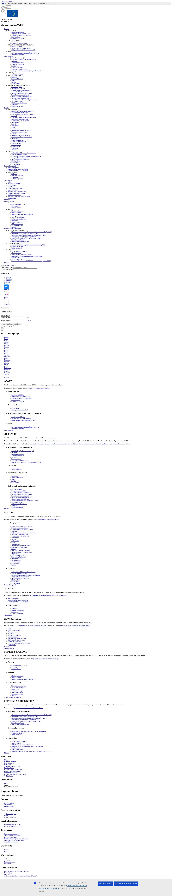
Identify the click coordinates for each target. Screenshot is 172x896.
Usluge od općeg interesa (18, 141)
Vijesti (9, 182)
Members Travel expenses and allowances (16, 839)
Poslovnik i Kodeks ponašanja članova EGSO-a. (25, 53)
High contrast (4, 307)
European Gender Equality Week (20, 158)
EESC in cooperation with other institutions (16, 871)
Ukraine (6, 262)
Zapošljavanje (15, 122)
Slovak (6, 371)
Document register (11, 814)
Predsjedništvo (15, 37)
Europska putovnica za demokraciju (21, 93)
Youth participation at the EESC (20, 159)
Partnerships (14, 104)
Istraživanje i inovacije (17, 140)
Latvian (6, 361)
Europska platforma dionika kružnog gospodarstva (27, 156)
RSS (5, 851)
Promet (13, 149)
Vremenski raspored (10, 166)
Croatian (6, 355)
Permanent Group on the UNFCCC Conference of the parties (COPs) (31, 261)
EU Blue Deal (15, 161)
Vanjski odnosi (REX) (17, 240)
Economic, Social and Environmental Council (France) (21, 876)
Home (6, 783)
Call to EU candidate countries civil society (23, 153)
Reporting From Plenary (16, 188)
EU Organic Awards (17, 101)
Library (6, 815)
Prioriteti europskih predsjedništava (21, 48)
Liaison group (8, 873)
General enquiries (9, 806)
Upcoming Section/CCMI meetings (18, 170)
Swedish (6, 374)
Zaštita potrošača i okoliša (18, 219)
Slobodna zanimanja (17, 224)
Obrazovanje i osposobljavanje (20, 120)
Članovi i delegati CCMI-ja (19, 204)
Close (19, 324)
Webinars (14, 174)
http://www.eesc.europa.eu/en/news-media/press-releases (74, 625)
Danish (6, 340)
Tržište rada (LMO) (16, 248)
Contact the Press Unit (14, 195)
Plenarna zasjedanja (13, 167)
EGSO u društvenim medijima (16, 193)
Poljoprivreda (15, 220)
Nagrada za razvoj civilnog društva (21, 90)
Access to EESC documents (12, 835)
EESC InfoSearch (11, 817)
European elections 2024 (18, 88)
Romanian (7, 369)
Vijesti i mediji (8, 180)
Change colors (5, 315)
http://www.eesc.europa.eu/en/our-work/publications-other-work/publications (101, 444)
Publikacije (14, 77)
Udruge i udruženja (16, 222)
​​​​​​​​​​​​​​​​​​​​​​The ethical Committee (17, 54)
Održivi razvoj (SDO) (17, 246)
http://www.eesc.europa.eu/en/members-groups (45, 658)
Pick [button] (29, 317)
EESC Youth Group (17, 259)
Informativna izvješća (17, 62)
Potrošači (14, 116)
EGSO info (11, 187)
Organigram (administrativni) (19, 43)
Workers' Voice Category (18, 217)
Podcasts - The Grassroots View (17, 191)
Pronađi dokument (18, 74)
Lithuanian (7, 360)
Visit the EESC (8, 804)
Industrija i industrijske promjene (20, 135)
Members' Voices (13, 190)
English (6, 345)
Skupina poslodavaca (17, 211)
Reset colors (13, 324)
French (6, 352)
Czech (6, 339)
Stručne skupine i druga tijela (12, 228)
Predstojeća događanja (17, 175)
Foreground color (6, 317)
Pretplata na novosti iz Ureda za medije (19, 196)
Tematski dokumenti (17, 79)
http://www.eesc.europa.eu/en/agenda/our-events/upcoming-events (48, 595)
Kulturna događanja (17, 178)
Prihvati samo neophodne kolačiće (126, 883)
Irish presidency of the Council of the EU (23, 50)
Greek (6, 343)
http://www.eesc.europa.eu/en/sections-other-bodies (28, 708)
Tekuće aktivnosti (18, 67)
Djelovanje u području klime (19, 112)
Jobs (5, 858)
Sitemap (6, 849)
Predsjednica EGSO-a (17, 32)
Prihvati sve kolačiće (105, 883)
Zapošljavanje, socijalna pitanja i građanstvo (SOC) (25, 236)
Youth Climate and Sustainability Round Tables (24, 100)
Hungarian (7, 356)
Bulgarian (7, 337)
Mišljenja (14, 61)
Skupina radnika (16, 212)
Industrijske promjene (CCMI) (20, 241)
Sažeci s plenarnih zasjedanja (19, 69)
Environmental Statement (11, 826)
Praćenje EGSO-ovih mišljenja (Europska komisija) (26, 71)
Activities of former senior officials (14, 840)
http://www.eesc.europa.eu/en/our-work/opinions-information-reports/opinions (55, 444)
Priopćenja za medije (14, 183)
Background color (6, 320)
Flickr (6, 297)
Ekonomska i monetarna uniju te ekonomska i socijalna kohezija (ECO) (31, 232)
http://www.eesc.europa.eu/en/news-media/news (33, 625)
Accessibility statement (10, 842)
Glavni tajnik (15, 42)
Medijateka (12, 198)
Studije (13, 80)
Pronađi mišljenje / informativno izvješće (24, 59)
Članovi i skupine (9, 201)
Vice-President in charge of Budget (21, 35)
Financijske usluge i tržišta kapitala (21, 130)
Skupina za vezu (16, 253)
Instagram (9, 279)
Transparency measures (10, 834)
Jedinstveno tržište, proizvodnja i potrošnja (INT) (25, 233)
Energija (13, 124)
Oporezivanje (15, 148)
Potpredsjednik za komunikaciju (20, 33)
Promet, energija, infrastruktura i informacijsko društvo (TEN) (28, 235)
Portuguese (7, 368)
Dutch (6, 364)
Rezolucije (14, 66)
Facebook (9, 280)
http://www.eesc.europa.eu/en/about (39, 388)
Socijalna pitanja (16, 145)
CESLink (7, 874)
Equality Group (15, 257)
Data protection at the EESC (12, 824)
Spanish (6, 347)
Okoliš (13, 127)
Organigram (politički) (17, 38)
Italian (6, 358)
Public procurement (9, 862)
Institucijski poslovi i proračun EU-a (21, 137)
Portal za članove (16, 207)
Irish (5, 353)
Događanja (14, 177)
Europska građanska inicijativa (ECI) (21, 96)
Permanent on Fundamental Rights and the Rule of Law (27, 256)
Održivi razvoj (15, 146)
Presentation (18, 91)
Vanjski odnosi (15, 129)
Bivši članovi (15, 206)
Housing (13, 133)
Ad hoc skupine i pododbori (19, 251)
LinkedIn (8, 277)
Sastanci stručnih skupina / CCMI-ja (18, 169)
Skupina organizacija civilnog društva (22, 214)
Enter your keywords (7, 267)
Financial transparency (10, 837)
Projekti (13, 82)
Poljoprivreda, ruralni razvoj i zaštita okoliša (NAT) (25, 238)
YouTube (6, 304)
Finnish (6, 350)
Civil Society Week (16, 87)
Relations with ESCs (17, 106)
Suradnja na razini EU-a (18, 46)
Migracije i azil (15, 138)
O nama (6, 29)
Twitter (8, 282)
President (6, 199)
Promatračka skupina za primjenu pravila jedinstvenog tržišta (28, 245)
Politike (6, 108)
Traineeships (7, 860)
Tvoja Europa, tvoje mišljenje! (20, 95)
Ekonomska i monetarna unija (19, 119)
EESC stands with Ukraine (19, 103)
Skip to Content (9, 265)
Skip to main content (6, 1)
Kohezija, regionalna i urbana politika (22, 114)
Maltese (6, 363)
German (6, 342)
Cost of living (15, 162)
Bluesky (6, 289)
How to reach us (9, 803)
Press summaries (12, 185)
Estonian (6, 348)
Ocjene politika (15, 83)
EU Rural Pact (15, 164)
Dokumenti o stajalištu (17, 64)
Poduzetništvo (15, 125)
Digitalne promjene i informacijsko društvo (23, 117)
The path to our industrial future (20, 98)
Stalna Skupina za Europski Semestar (22, 254)
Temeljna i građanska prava (19, 132)
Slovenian (7, 372)
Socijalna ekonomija (17, 225)
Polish (6, 366)
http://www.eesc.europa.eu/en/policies (48, 519)
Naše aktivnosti (8, 56)
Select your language (7, 326)
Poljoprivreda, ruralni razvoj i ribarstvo (22, 111)
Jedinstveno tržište (16, 143)
